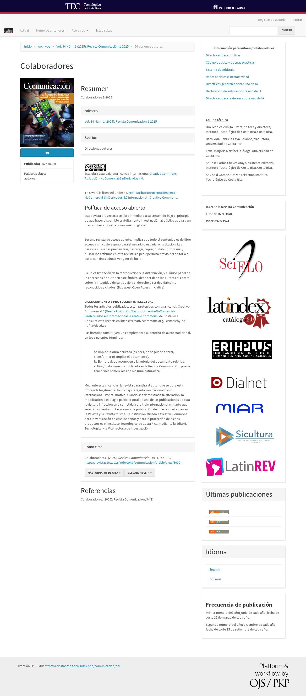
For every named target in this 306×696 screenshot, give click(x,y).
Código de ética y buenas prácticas (230, 62)
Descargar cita (138, 472)
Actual (24, 30)
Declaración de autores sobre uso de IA (233, 91)
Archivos (44, 46)
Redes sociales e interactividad (227, 77)
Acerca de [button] (79, 30)
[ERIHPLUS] (242, 349)
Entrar (297, 19)
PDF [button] (46, 152)
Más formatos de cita (103, 472)
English (214, 569)
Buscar (287, 30)
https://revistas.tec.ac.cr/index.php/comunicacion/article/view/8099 (132, 462)
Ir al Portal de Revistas (232, 7)
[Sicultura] (245, 436)
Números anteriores (50, 30)
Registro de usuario (272, 19)
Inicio (28, 46)
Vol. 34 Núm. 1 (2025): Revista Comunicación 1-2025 (92, 46)
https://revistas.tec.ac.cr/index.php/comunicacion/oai (82, 666)
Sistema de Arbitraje (220, 69)
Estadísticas (104, 30)
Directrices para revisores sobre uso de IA (235, 98)
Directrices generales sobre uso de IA (232, 84)
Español (215, 579)
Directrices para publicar (223, 55)
